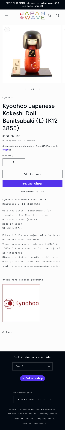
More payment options (32, 191)
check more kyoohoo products (23, 279)
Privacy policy (48, 414)
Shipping (7, 141)
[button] (6, 15)
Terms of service (23, 419)
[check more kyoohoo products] (21, 322)
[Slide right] (39, 89)
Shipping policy (46, 419)
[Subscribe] (49, 366)
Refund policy (28, 414)
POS (33, 409)
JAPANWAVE (24, 409)
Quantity (8, 155)
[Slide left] (25, 89)
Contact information (34, 424)
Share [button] (9, 332)
